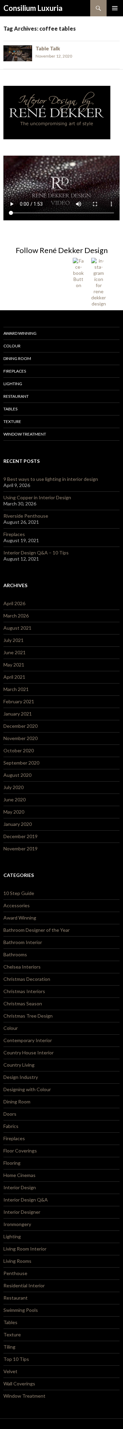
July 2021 (13, 640)
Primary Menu (115, 8)
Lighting (12, 383)
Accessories (16, 905)
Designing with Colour (27, 1089)
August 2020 (17, 775)
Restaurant (16, 396)
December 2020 (20, 726)
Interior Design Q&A (25, 1200)
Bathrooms (15, 954)
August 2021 (17, 628)
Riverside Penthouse (25, 516)
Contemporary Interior (27, 1040)
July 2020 (13, 787)
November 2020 (20, 738)
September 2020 (21, 763)
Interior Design (19, 1187)
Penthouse (15, 1273)
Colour (11, 345)
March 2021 (16, 689)
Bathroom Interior (22, 942)
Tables (10, 408)
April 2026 (14, 603)
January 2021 (17, 714)
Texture (12, 421)
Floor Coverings (20, 1150)
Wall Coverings (19, 1383)
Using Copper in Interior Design (37, 497)
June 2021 (14, 652)
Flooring (11, 1163)
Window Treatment (24, 434)
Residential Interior (24, 1285)
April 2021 (14, 677)
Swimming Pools (20, 1310)
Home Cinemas (19, 1175)
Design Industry (20, 1077)
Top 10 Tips (16, 1359)
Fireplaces (14, 371)
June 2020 (14, 799)
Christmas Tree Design (28, 1016)
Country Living (19, 1065)
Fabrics (10, 1126)
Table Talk (48, 48)
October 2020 (18, 750)
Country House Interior (28, 1052)
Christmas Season (22, 1003)
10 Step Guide (18, 893)
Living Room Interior (24, 1249)
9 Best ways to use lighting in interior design (50, 479)
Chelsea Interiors (22, 967)
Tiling (9, 1347)
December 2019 (20, 836)
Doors (9, 1114)
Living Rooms (17, 1261)
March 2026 (16, 615)
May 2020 (13, 812)
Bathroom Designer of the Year (36, 930)
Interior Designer (21, 1212)
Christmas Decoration (26, 979)
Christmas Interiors (24, 991)
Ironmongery (17, 1224)
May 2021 (13, 665)
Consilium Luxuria (33, 8)
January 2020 (17, 824)
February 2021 (18, 701)
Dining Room (17, 358)
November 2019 (20, 848)
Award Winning (20, 333)
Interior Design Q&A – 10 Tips (36, 552)
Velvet (10, 1371)
